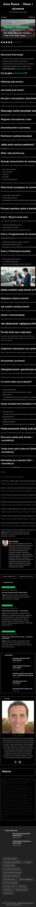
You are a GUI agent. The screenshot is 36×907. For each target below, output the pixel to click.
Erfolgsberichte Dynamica (17, 615)
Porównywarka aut (9, 27)
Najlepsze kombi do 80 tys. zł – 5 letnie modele (27, 576)
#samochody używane (10, 858)
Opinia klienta (24, 595)
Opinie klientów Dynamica (23, 617)
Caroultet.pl (28, 862)
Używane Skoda (8, 893)
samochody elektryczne (25, 879)
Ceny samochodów (9, 865)
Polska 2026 (5, 645)
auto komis (19, 73)
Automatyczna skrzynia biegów (12, 862)
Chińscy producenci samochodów (15, 641)
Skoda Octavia (8, 890)
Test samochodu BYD (24, 597)
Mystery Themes (25, 905)
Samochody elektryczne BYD (9, 597)
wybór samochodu (7, 599)
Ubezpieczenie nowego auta (22, 688)
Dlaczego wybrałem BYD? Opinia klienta (14, 592)
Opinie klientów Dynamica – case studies (15, 611)
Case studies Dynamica (12, 613)
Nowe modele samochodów (22, 643)
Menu (5, 17)
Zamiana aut (11, 536)
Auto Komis (9, 532)
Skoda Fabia (22, 886)
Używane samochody (21, 890)
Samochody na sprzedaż (10, 883)
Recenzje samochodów (22, 27)
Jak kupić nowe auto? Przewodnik (20, 682)
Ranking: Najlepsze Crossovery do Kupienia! (10, 576)
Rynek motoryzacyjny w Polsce (17, 645)
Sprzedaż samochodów (16, 534)
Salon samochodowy (9, 879)
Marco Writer (16, 30)
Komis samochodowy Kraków (12, 869)
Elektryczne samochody (13, 595)
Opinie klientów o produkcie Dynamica (12, 619)
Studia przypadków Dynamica (16, 623)
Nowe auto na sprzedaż (19, 532)
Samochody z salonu (9, 886)
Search (31, 17)
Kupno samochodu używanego (12, 872)
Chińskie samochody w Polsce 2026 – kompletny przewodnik (23, 674)
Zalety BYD (16, 599)
